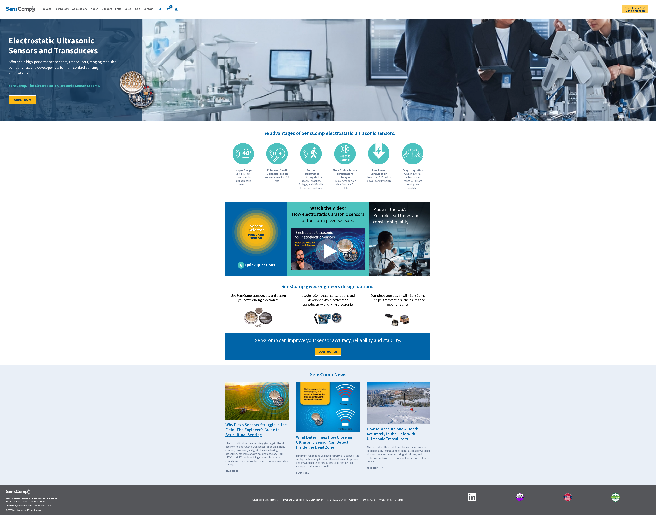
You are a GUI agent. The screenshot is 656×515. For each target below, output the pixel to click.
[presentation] (257, 401)
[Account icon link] (176, 9)
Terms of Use (368, 500)
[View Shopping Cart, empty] (168, 9)
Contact (148, 9)
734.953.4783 (46, 505)
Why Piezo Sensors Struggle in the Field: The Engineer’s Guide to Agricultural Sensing (256, 430)
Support (107, 9)
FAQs (118, 9)
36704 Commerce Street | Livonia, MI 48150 (25, 501)
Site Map (399, 500)
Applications (79, 9)
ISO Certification (314, 500)
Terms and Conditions (292, 500)
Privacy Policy (385, 500)
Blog (137, 9)
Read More (234, 471)
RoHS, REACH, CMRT (336, 500)
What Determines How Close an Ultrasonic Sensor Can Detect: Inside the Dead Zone (324, 442)
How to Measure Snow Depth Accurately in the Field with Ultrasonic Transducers (392, 434)
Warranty (353, 500)
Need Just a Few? (635, 9)
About (94, 9)
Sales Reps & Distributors (265, 500)
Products (45, 9)
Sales (128, 9)
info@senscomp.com (22, 505)
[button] (160, 9)
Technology (61, 9)
